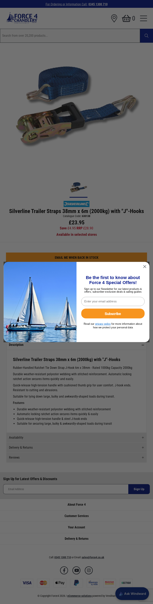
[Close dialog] (144, 266)
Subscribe (113, 313)
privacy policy (103, 323)
